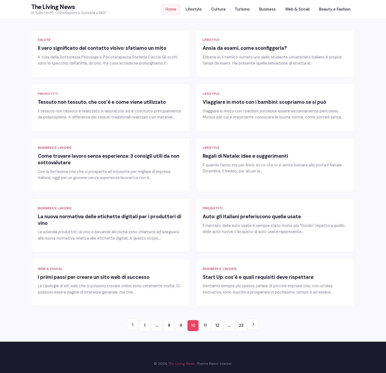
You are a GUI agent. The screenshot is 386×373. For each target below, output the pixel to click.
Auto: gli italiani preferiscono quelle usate (252, 216)
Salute (44, 40)
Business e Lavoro (55, 148)
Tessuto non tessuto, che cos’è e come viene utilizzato (102, 102)
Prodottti (48, 94)
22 (241, 325)
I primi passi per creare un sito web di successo (93, 277)
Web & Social (297, 9)
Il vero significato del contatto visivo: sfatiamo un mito (102, 48)
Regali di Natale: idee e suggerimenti (245, 156)
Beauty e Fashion (335, 9)
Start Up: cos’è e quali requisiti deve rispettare (258, 277)
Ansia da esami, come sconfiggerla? (245, 48)
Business (267, 9)
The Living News (53, 7)
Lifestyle (194, 9)
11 (205, 325)
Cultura (218, 9)
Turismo (242, 9)
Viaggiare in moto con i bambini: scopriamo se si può (264, 102)
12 (217, 325)
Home (170, 9)
